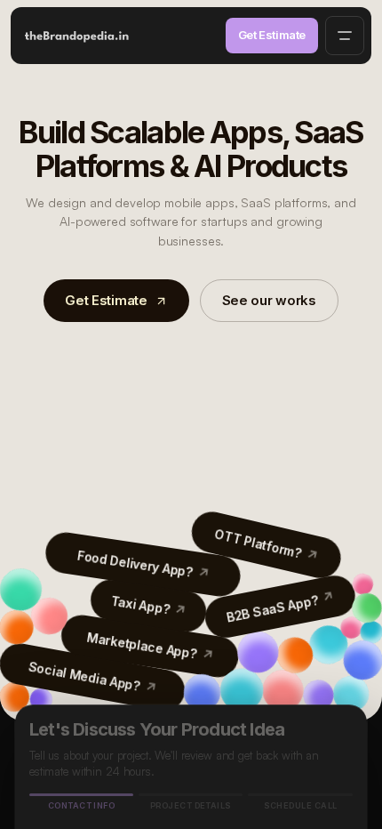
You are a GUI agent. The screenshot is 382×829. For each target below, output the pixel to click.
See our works (269, 300)
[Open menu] (344, 35)
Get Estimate (272, 35)
